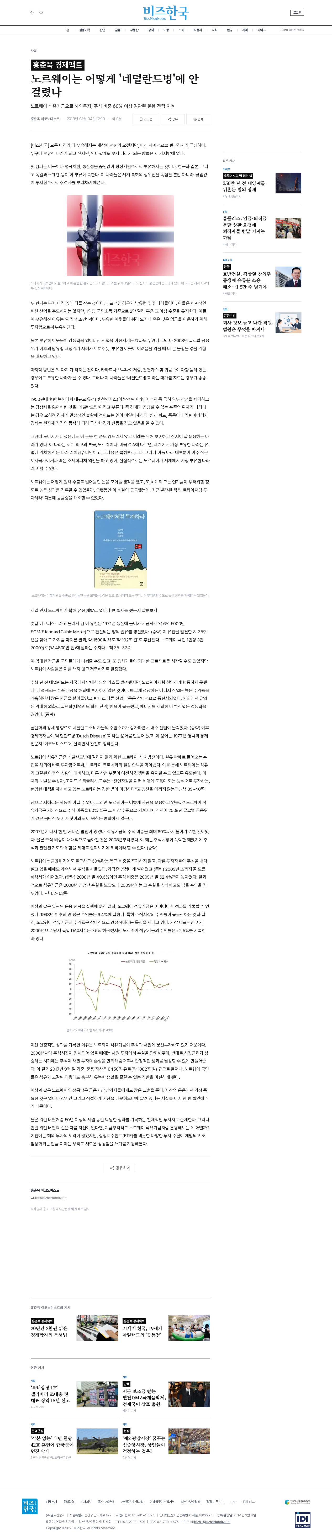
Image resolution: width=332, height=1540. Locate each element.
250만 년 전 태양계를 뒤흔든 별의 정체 (244, 183)
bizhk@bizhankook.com (212, 1522)
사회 (214, 30)
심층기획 (84, 30)
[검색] (41, 12)
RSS (233, 1502)
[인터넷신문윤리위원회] (297, 1502)
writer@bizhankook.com (49, 1198)
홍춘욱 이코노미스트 (45, 119)
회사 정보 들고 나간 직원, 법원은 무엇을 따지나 (248, 323)
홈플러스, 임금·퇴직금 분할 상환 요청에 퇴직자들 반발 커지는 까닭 (245, 228)
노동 (166, 30)
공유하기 (123, 1168)
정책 (151, 30)
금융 (117, 30)
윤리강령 (68, 1502)
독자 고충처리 (106, 1502)
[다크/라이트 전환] (32, 13)
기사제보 (86, 1502)
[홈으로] (30, 1506)
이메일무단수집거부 (162, 1502)
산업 (102, 30)
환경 (230, 30)
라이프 (261, 30)
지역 (245, 30)
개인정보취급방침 (132, 1502)
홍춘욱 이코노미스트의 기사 (51, 1308)
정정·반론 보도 (215, 1502)
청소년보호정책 (190, 1502)
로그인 (297, 12)
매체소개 (51, 1502)
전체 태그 (249, 1502)
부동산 (134, 30)
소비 (181, 30)
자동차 (198, 30)
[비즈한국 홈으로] (166, 13)
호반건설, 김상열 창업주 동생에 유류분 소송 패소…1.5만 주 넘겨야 (247, 277)
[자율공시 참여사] (302, 1520)
